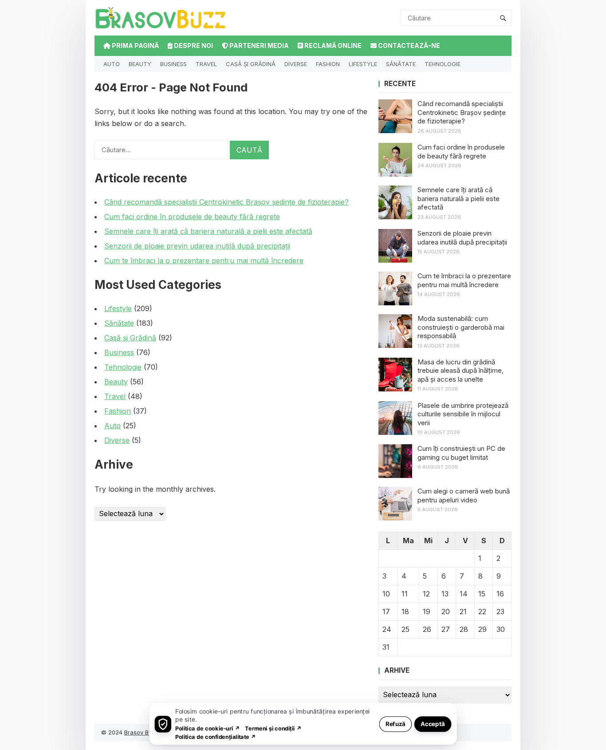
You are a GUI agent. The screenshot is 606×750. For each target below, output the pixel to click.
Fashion (328, 63)
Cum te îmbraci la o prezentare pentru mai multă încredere (203, 260)
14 (464, 593)
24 (386, 629)
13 (445, 593)
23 (500, 611)
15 (481, 593)
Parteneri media (258, 45)
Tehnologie (442, 63)
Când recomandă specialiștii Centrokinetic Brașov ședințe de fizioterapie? (226, 201)
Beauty (140, 63)
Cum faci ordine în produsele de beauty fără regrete (192, 216)
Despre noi (193, 45)
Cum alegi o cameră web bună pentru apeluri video (463, 495)
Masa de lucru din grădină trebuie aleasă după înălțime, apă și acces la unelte (460, 370)
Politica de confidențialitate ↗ (215, 736)
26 (427, 629)
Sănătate (401, 63)
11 (404, 593)
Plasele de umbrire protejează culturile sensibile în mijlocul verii (462, 414)
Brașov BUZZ (142, 732)
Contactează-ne (408, 45)
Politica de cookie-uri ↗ (207, 728)
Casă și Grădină (250, 63)
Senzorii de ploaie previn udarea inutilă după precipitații (197, 245)
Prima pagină (134, 45)
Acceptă (433, 723)
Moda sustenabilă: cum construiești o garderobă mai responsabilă (460, 327)
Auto (111, 63)
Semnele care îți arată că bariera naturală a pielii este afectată (208, 231)
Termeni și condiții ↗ (273, 728)
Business (173, 63)
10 (386, 593)
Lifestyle (363, 63)
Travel (206, 63)
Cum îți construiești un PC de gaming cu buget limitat (461, 453)
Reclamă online (332, 45)
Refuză (395, 723)
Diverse (295, 63)
